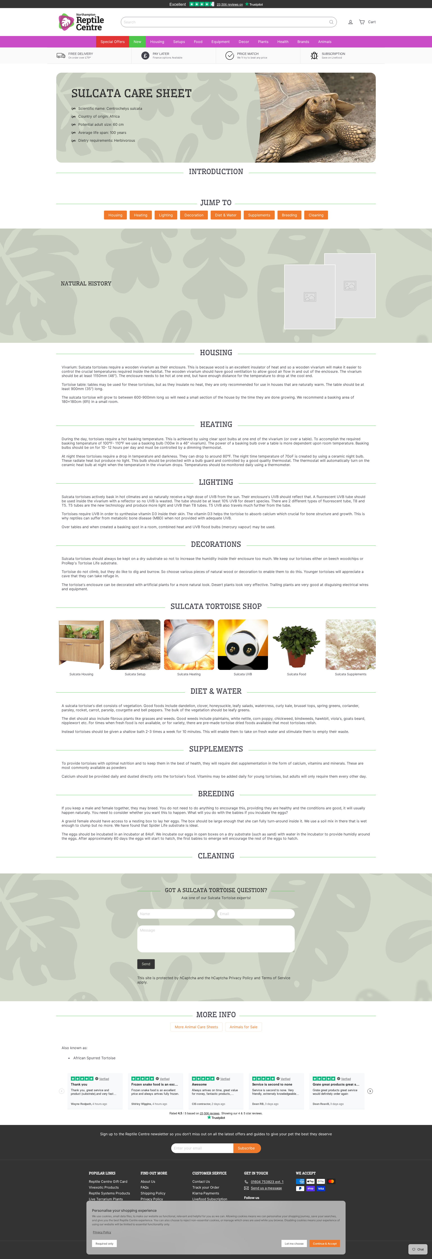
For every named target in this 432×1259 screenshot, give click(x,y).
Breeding (289, 215)
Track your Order (205, 1187)
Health (282, 41)
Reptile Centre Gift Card (108, 1181)
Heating (140, 215)
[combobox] (229, 22)
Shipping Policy (153, 1193)
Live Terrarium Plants (106, 1199)
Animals (324, 41)
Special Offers (113, 41)
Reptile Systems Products (109, 1193)
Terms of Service (275, 978)
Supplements (259, 215)
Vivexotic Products (104, 1187)
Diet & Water (225, 215)
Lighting (166, 215)
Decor (244, 41)
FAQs (145, 1187)
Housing (157, 41)
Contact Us (201, 1181)
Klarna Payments (205, 1193)
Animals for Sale (243, 1027)
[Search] (331, 22)
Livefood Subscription (209, 1199)
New (137, 41)
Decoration (193, 215)
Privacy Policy (241, 978)
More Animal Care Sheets (196, 1027)
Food (198, 41)
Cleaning (316, 215)
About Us (148, 1181)
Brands (303, 41)
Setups (179, 41)
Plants (263, 41)
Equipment (221, 41)
